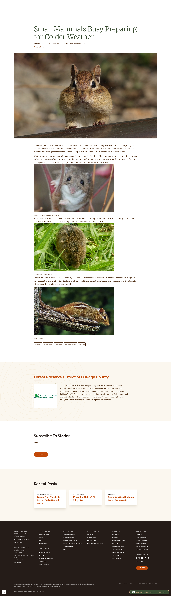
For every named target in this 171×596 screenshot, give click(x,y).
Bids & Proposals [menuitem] (117, 549)
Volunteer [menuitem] (90, 535)
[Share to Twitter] (37, 47)
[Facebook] (136, 558)
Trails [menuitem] (40, 541)
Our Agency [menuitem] (115, 535)
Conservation (70, 344)
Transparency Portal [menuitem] (118, 546)
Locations (48, 344)
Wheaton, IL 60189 (19, 536)
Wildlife (58, 344)
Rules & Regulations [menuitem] (118, 552)
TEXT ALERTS (140, 561)
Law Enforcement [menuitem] (141, 537)
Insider (38, 344)
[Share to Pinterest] (40, 47)
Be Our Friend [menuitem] (91, 541)
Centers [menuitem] (41, 537)
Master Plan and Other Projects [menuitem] (72, 543)
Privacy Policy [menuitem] (135, 584)
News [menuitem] (64, 549)
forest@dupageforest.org (22, 539)
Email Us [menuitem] (139, 535)
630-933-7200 (18, 542)
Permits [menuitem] (41, 555)
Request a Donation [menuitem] (142, 549)
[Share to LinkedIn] (43, 47)
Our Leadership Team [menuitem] (118, 541)
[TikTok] (145, 558)
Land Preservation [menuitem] (68, 546)
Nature (82, 344)
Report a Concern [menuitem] (141, 541)
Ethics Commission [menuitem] (142, 546)
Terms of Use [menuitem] (123, 584)
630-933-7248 (18, 563)
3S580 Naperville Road (21, 534)
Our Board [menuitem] (115, 537)
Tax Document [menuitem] (116, 558)
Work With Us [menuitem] (91, 537)
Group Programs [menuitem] (44, 564)
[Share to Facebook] (34, 47)
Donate (142, 568)
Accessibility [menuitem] (116, 555)
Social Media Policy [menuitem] (149, 584)
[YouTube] (148, 558)
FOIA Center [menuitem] (115, 543)
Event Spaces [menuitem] (43, 543)
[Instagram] (139, 558)
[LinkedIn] (142, 558)
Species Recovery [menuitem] (68, 537)
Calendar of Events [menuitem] (44, 552)
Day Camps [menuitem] (42, 561)
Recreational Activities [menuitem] (46, 558)
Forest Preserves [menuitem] (44, 535)
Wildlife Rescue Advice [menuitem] (70, 541)
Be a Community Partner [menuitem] (95, 543)
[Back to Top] (4, 592)
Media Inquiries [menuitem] (141, 543)
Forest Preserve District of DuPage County (53, 44)
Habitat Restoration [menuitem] (69, 535)
